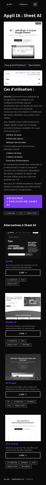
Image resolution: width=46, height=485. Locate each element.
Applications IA (18, 479)
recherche (26, 467)
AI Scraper (11, 383)
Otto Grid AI (12, 443)
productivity (32, 213)
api (8, 402)
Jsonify (9, 261)
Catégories (23, 4)
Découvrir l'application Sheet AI (22, 201)
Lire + (23, 272)
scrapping (26, 345)
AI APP (9, 4)
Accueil (6, 479)
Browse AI (11, 322)
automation (10, 213)
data (21, 213)
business (30, 402)
